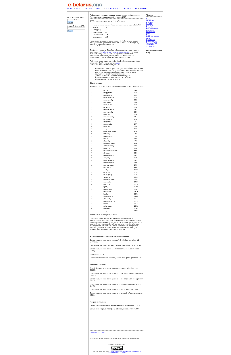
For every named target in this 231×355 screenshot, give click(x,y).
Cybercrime (150, 20)
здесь (118, 63)
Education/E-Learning (149, 26)
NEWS (78, 8)
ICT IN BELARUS (113, 8)
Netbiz (148, 38)
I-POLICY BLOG (130, 8)
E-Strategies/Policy (152, 28)
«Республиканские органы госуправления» (115, 52)
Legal (148, 33)
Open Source (150, 40)
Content (148, 19)
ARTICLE (99, 8)
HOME (70, 8)
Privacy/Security (151, 41)
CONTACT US (145, 8)
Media (148, 35)
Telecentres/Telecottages (150, 45)
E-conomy (149, 24)
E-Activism (149, 22)
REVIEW (88, 8)
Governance (150, 30)
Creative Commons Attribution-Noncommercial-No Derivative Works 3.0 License (124, 351)
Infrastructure (150, 32)
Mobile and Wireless (152, 36)
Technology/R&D (151, 43)
